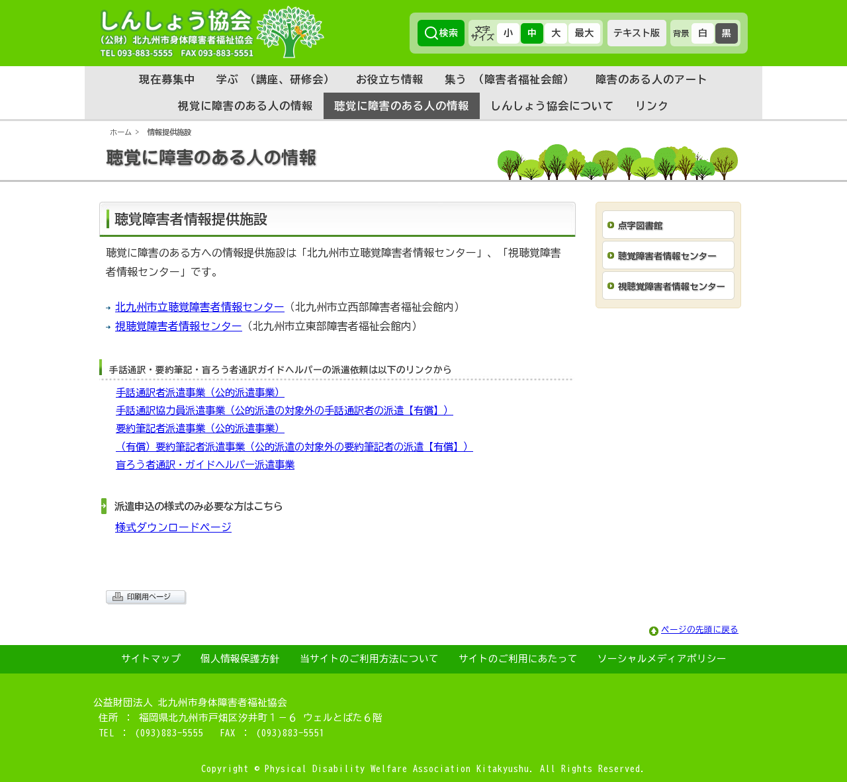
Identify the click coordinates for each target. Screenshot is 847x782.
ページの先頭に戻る (699, 629)
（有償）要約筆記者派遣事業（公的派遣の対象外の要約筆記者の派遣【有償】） (294, 447)
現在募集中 (167, 79)
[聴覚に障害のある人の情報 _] (423, 176)
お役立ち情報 (390, 79)
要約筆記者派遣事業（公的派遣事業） (200, 428)
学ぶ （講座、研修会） (275, 79)
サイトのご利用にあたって (518, 659)
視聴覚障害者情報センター (178, 326)
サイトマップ (151, 659)
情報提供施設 (169, 132)
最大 (584, 33)
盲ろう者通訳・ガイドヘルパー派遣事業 (205, 465)
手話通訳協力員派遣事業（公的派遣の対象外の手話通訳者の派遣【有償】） (284, 410)
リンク (652, 106)
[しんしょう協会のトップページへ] (211, 31)
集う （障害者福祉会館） (509, 79)
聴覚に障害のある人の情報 (401, 106)
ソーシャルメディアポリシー (662, 659)
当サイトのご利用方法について (369, 659)
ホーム (121, 132)
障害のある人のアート (652, 79)
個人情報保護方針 (240, 659)
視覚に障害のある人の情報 (245, 106)
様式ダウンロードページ (173, 527)
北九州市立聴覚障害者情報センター (200, 307)
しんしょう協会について (552, 106)
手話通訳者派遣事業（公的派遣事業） (200, 393)
